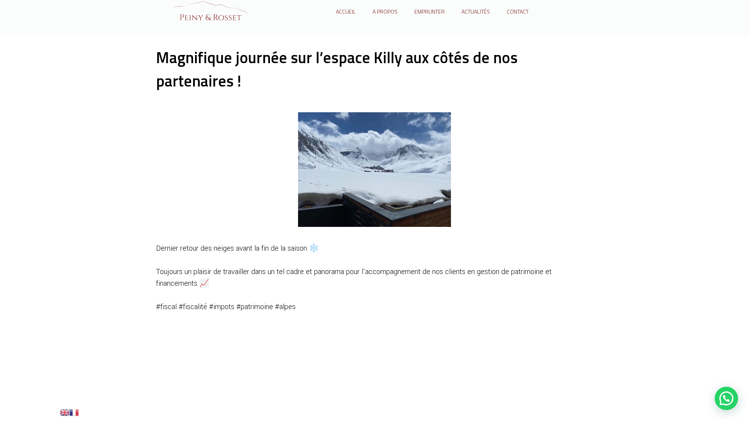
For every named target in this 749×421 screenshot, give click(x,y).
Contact (518, 12)
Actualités (475, 12)
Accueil (346, 12)
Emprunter (429, 12)
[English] (64, 412)
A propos (385, 12)
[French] (74, 412)
